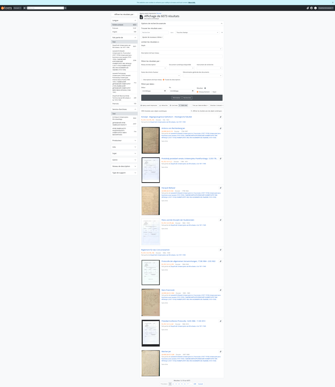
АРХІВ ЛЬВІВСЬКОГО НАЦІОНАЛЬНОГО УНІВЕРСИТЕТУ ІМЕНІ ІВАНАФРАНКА (124, 131)
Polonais (124, 28)
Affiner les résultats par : (124, 14)
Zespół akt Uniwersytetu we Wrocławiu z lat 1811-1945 (124, 46)
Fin (170, 87)
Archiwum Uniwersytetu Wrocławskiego (124, 118)
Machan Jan (166, 351)
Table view (184, 105)
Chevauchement (204, 92)
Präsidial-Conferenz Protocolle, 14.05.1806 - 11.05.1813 (183, 321)
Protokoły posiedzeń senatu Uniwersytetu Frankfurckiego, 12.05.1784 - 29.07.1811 (190, 159)
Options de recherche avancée (153, 23)
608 (195, 384)
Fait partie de (117, 37)
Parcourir (17, 8)
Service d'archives (119, 109)
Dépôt (143, 45)
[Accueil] (7, 8)
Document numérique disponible (180, 65)
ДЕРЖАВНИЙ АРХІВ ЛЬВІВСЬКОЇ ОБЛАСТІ (124, 124)
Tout (114, 42)
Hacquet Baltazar (168, 188)
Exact (214, 92)
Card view (174, 105)
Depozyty (124, 104)
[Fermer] (333, 2)
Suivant (200, 384)
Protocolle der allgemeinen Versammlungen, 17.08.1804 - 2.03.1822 (188, 261)
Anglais (124, 32)
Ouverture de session (325, 8)
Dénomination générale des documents (196, 72)
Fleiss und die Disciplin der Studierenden (178, 220)
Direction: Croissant (216, 105)
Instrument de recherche (205, 65)
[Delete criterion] (222, 32)
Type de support (119, 173)
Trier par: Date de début (200, 105)
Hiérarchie (164, 105)
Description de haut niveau (150, 53)
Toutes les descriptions (172, 80)
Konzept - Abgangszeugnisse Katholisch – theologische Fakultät (166, 117)
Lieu (114, 147)
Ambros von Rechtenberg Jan (173, 128)
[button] (308, 8)
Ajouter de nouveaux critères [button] (151, 37)
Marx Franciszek (168, 290)
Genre (114, 160)
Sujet (114, 153)
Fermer (159, 13)
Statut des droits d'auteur (149, 72)
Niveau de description (121, 166)
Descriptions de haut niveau (152, 80)
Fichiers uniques (124, 25)
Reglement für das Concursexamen (155, 250)
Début (143, 87)
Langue (115, 20)
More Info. (192, 2)
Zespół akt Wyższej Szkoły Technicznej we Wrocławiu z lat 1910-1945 (124, 98)
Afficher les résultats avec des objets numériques (207, 111)
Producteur (117, 140)
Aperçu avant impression (149, 105)
